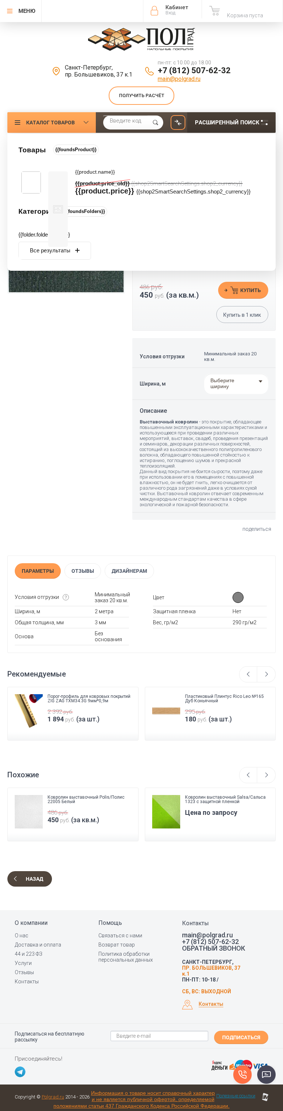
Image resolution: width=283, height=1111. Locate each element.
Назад (34, 879)
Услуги (23, 963)
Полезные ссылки (235, 1095)
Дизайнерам (129, 571)
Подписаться (241, 1037)
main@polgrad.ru (179, 78)
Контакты (27, 981)
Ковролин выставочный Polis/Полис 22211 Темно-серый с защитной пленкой (223, 802)
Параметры (38, 571)
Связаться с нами (120, 935)
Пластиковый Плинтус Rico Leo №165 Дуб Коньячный (87, 698)
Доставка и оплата (38, 945)
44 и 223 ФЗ (28, 954)
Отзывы (82, 571)
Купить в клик (242, 315)
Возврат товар (116, 945)
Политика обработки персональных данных (125, 957)
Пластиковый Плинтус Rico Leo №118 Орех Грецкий (224, 698)
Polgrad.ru (53, 1097)
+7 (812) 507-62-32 (194, 70)
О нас (21, 935)
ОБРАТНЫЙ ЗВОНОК (213, 948)
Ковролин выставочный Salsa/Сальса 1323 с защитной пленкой (88, 799)
